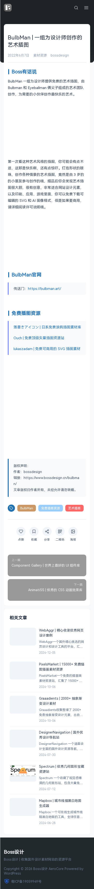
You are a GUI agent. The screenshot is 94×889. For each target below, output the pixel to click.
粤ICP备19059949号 (26, 881)
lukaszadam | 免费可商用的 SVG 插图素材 (47, 348)
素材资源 (40, 55)
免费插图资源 (50, 508)
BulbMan (26, 508)
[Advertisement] (47, 406)
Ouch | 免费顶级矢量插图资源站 (38, 337)
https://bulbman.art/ (44, 288)
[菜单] (86, 8)
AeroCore (56, 868)
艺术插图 (74, 508)
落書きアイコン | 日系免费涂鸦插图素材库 (47, 327)
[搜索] (76, 7)
